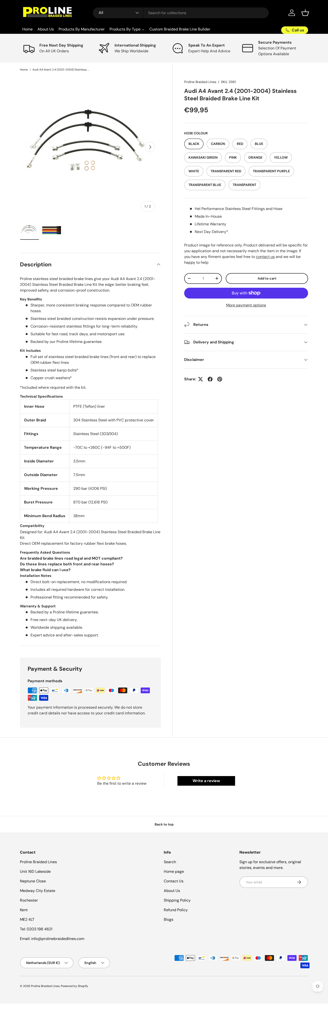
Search (170, 861)
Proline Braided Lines (200, 82)
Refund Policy (176, 909)
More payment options (246, 305)
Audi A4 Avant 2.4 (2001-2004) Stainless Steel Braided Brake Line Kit (61, 70)
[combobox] (181, 12)
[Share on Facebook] (210, 379)
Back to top (164, 824)
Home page (174, 871)
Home (24, 70)
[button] (305, 12)
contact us (265, 256)
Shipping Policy (177, 900)
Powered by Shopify (74, 986)
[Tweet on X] (200, 379)
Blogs (168, 919)
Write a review (206, 780)
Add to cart (267, 278)
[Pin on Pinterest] (220, 379)
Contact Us (173, 881)
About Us (172, 890)
